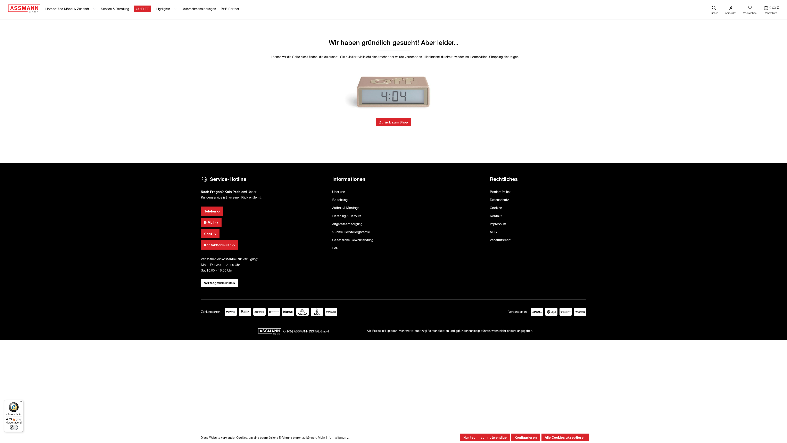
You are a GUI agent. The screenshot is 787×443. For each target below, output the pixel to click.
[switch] (14, 427)
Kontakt (496, 216)
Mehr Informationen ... (333, 437)
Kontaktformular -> (219, 245)
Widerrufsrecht (501, 240)
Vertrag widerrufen (219, 283)
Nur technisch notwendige (485, 437)
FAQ (335, 248)
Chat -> (210, 234)
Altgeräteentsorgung (347, 224)
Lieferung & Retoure (346, 216)
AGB (493, 232)
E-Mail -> (211, 222)
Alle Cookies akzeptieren (565, 437)
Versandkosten (438, 330)
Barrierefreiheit (501, 192)
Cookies (496, 208)
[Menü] (20, 402)
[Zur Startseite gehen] (24, 9)
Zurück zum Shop (393, 122)
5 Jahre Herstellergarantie (351, 232)
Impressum (498, 224)
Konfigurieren (526, 437)
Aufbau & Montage (345, 208)
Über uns (338, 192)
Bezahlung (340, 200)
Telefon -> (212, 211)
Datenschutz (499, 200)
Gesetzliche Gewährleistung (352, 240)
